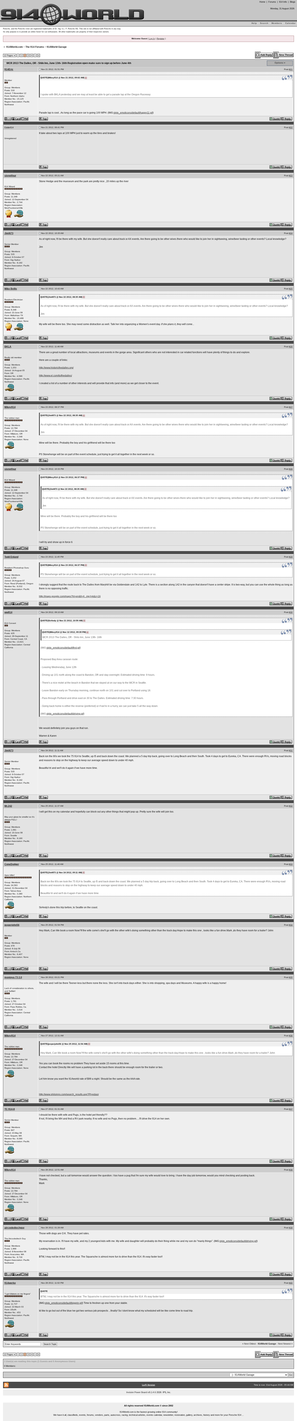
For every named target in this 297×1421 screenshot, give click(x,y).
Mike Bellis (10, 288)
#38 (291, 1170)
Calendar (290, 23)
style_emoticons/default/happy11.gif (133, 112)
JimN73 (8, 233)
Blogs (292, 2)
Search (264, 23)
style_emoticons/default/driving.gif (65, 713)
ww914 (8, 612)
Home (262, 2)
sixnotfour (10, 175)
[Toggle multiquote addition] (275, 118)
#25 (291, 289)
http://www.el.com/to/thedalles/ (55, 375)
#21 (291, 69)
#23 (291, 175)
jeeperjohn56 (11, 925)
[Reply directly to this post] (287, 118)
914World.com (14, 47)
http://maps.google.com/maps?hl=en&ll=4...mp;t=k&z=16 (70, 596)
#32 (291, 806)
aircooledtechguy (14, 1227)
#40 (291, 1283)
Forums (272, 2)
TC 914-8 (9, 1109)
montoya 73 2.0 (13, 977)
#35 (291, 977)
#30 (291, 612)
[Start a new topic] (283, 55)
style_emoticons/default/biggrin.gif (63, 1303)
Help (254, 23)
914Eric (8, 69)
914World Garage (57, 47)
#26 (291, 346)
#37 (291, 1109)
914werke (10, 1283)
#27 (291, 407)
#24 (291, 233)
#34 (291, 925)
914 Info (283, 2)
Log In (152, 38)
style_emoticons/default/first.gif (63, 647)
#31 (291, 750)
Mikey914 (10, 407)
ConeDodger (11, 864)
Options (279, 63)
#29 (291, 557)
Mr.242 (8, 806)
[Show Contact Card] (16, 118)
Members (277, 23)
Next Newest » (285, 1343)
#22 (291, 127)
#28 (291, 469)
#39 (291, 1228)
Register (160, 38)
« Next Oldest (249, 1343)
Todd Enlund (11, 556)
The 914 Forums (34, 47)
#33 (291, 864)
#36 (291, 1035)
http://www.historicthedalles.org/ (56, 367)
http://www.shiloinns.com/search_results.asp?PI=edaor (69, 1094)
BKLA (7, 346)
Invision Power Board (136, 1392)
